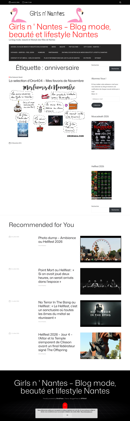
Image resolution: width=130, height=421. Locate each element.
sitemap (98, 58)
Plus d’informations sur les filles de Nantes (62, 58)
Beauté (62, 47)
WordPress (59, 398)
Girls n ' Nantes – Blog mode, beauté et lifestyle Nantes (60, 30)
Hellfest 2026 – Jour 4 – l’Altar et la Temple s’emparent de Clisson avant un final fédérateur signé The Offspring (56, 342)
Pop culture (73, 47)
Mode (54, 47)
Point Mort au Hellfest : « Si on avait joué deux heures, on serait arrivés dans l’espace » (56, 276)
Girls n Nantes (42, 245)
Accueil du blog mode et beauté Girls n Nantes (29, 47)
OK (67, 415)
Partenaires (53, 52)
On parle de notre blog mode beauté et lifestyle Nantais (84, 52)
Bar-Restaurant (14, 77)
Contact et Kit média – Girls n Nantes (25, 58)
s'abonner (97, 105)
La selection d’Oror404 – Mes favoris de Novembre (46, 80)
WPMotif (84, 398)
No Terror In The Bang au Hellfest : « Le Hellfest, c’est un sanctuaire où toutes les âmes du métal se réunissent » (57, 310)
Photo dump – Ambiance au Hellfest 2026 (57, 239)
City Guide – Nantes (91, 47)
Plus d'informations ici (86, 411)
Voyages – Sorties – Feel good (22, 52)
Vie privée (87, 58)
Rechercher (95, 65)
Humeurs (41, 52)
